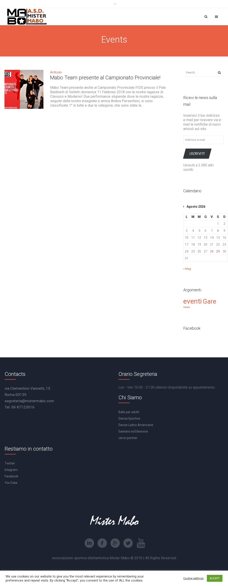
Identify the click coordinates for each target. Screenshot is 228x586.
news (186, 307)
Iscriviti (197, 153)
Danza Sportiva (129, 418)
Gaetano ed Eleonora (133, 431)
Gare (209, 301)
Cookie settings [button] (193, 578)
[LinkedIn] (89, 543)
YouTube (11, 483)
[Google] (115, 543)
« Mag (187, 268)
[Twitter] (128, 543)
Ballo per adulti (128, 412)
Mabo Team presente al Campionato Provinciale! (105, 78)
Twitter (10, 463)
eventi (192, 301)
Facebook (11, 476)
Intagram (11, 470)
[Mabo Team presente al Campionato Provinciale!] (23, 89)
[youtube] (141, 543)
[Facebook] (102, 543)
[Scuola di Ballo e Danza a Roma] (27, 16)
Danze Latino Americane (135, 425)
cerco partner (127, 438)
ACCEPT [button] (215, 578)
